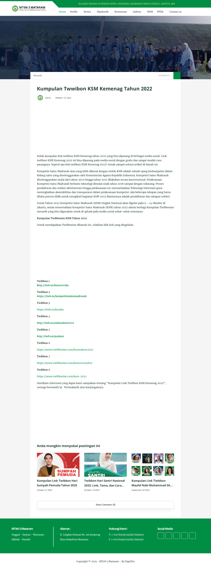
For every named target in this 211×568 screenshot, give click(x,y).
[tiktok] (184, 535)
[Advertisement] (105, 127)
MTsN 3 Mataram (109, 561)
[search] (191, 11)
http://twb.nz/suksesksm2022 (55, 322)
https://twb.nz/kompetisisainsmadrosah (62, 296)
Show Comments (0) (105, 504)
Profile (74, 11)
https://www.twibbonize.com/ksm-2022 (62, 376)
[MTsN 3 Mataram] (29, 8)
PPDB (160, 11)
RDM (150, 11)
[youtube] (196, 4)
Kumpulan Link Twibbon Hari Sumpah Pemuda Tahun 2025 (57, 483)
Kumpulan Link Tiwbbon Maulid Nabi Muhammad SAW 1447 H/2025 (152, 483)
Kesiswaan (121, 11)
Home (62, 11)
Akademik (102, 11)
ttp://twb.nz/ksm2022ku (54, 285)
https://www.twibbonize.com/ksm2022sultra (64, 363)
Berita (87, 11)
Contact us (175, 11)
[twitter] (187, 4)
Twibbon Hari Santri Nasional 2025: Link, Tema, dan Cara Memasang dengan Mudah (104, 483)
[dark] (197, 11)
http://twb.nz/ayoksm (50, 336)
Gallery (137, 11)
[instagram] (192, 4)
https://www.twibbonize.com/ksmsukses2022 (65, 349)
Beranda (38, 75)
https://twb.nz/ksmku (50, 309)
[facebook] (183, 4)
